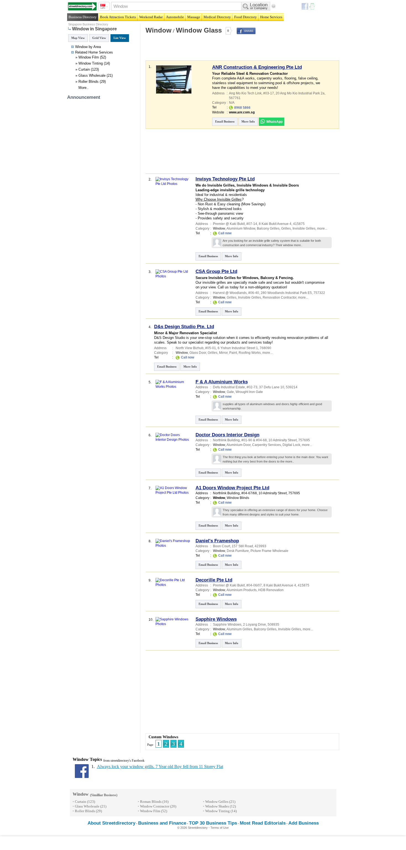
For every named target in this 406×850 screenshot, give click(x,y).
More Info (248, 121)
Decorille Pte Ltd (214, 580)
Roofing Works (250, 353)
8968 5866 (242, 108)
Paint (233, 353)
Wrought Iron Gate (249, 392)
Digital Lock (291, 445)
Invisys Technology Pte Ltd (225, 179)
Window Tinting (90, 63)
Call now (224, 233)
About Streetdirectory (111, 823)
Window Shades (217, 806)
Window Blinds (238, 498)
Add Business (303, 823)
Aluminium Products (241, 590)
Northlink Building (226, 440)
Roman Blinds (151, 801)
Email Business (224, 121)
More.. (83, 88)
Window (159, 30)
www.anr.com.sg (242, 112)
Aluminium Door (238, 445)
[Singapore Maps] (82, 6)
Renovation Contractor (279, 297)
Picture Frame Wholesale (269, 551)
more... (322, 228)
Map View (78, 37)
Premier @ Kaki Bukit (229, 224)
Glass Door (197, 353)
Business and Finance (162, 823)
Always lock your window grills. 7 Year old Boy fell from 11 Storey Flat (160, 766)
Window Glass (199, 30)
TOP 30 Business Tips (213, 823)
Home (93, 52)
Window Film (88, 57)
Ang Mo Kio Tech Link (245, 93)
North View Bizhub (190, 348)
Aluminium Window (240, 228)
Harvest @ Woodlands (230, 293)
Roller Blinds (88, 81)
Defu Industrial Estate (229, 387)
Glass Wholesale (92, 75)
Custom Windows (163, 737)
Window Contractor (154, 806)
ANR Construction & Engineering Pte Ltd (257, 67)
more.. (298, 245)
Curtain (84, 69)
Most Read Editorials (263, 823)
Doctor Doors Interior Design (227, 434)
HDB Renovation (271, 590)
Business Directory (82, 17)
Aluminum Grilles (239, 629)
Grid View (99, 37)
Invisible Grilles (303, 228)
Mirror (223, 353)
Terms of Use (219, 827)
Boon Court (221, 546)
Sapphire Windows (216, 619)
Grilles (286, 228)
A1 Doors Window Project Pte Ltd (232, 487)
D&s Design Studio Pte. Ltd (184, 326)
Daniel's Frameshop (217, 540)
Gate (230, 392)
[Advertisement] (209, 50)
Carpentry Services (266, 445)
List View (120, 37)
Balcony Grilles (268, 228)
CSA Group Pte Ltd (216, 271)
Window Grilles (216, 801)
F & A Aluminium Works (222, 381)
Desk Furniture (238, 551)
